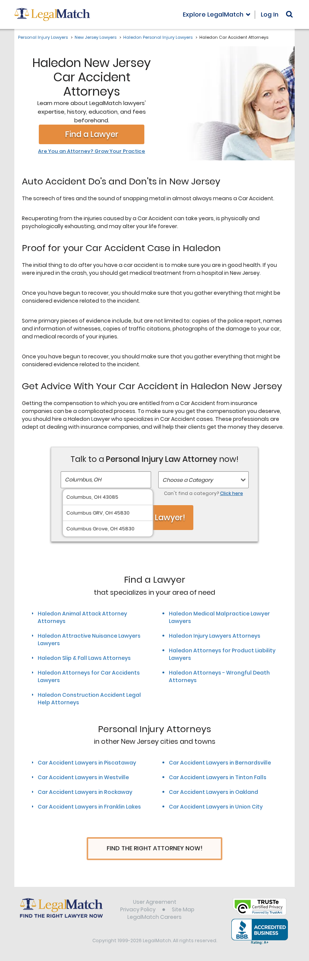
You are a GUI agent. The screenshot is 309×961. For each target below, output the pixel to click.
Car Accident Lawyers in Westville (83, 777)
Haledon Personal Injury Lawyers (158, 37)
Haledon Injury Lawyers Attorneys (214, 636)
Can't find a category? (203, 493)
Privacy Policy (138, 909)
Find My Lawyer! (154, 517)
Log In (269, 14)
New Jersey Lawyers (95, 37)
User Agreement (154, 902)
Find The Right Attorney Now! (155, 848)
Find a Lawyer (91, 134)
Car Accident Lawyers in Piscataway (87, 762)
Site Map (183, 909)
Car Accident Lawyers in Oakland (213, 792)
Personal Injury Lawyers (43, 37)
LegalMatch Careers (154, 917)
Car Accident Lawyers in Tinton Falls (217, 777)
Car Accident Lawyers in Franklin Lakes (89, 806)
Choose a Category (187, 480)
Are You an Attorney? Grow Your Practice (91, 151)
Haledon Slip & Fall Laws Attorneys (84, 658)
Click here (231, 493)
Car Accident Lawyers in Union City (216, 806)
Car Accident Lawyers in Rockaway (85, 792)
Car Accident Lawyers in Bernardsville (220, 762)
